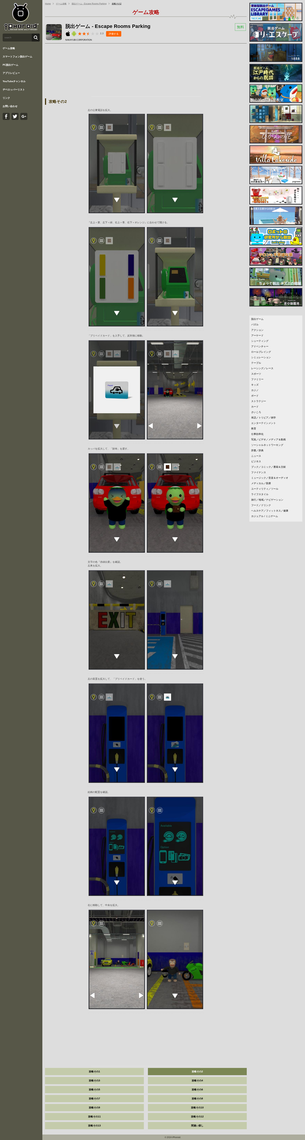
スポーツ (256, 373)
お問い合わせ (10, 106)
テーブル (256, 362)
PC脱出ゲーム (10, 64)
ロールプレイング (261, 351)
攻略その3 (94, 1080)
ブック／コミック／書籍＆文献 (268, 466)
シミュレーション (261, 357)
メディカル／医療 (261, 483)
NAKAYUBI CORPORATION (78, 40)
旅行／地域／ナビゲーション (267, 499)
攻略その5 (94, 1089)
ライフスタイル (259, 494)
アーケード (257, 335)
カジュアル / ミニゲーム (264, 516)
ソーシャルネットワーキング (267, 445)
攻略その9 (94, 1107)
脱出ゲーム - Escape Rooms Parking (89, 3)
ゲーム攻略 (9, 48)
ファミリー (257, 379)
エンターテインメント (263, 423)
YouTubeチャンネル (14, 81)
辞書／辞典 (257, 450)
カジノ (255, 390)
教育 (253, 428)
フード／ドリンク (261, 505)
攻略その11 (94, 1116)
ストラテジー (258, 401)
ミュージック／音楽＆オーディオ (269, 477)
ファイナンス (258, 472)
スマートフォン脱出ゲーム (17, 56)
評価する (114, 33)
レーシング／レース (262, 368)
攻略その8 (197, 1098)
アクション (257, 330)
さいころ (256, 412)
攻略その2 (116, 3)
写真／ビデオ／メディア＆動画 (268, 439)
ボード (255, 395)
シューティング (259, 340)
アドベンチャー (259, 346)
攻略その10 (197, 1107)
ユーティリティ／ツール (264, 488)
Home (48, 3)
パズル (255, 324)
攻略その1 (94, 1071)
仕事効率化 (257, 434)
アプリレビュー (11, 73)
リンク (6, 97)
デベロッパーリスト (14, 89)
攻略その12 (197, 1116)
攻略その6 (197, 1089)
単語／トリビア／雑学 (263, 417)
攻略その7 (94, 1098)
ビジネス (256, 461)
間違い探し (197, 1125)
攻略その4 (197, 1080)
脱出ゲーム (257, 319)
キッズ (255, 384)
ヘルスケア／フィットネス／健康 (269, 510)
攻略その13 (94, 1125)
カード (255, 406)
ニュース (256, 455)
